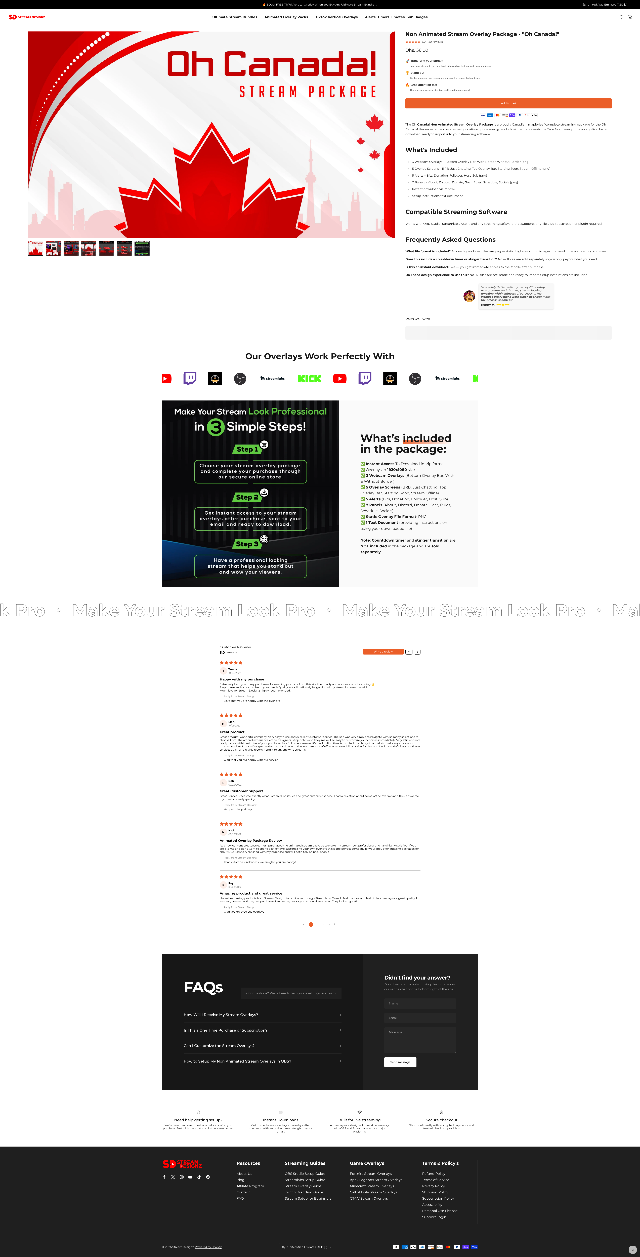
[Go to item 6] (124, 248)
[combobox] (607, 4)
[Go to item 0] (35, 248)
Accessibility (432, 1205)
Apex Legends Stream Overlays (376, 1180)
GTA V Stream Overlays (369, 1198)
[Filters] (408, 652)
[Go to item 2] (53, 248)
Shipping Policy (435, 1192)
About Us (244, 1174)
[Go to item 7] (142, 248)
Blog (240, 1180)
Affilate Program (250, 1186)
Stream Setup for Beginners (308, 1198)
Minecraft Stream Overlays (372, 1186)
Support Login (434, 1217)
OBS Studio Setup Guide (305, 1174)
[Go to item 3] (71, 248)
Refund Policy (433, 1174)
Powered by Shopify (208, 1247)
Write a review (383, 651)
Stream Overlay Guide (303, 1186)
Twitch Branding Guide (304, 1192)
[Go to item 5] (106, 248)
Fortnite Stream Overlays (371, 1174)
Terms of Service (435, 1180)
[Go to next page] (335, 924)
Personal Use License (440, 1211)
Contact (243, 1192)
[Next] (386, 142)
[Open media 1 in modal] (211, 134)
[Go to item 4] (88, 248)
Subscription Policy (438, 1198)
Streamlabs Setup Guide (305, 1180)
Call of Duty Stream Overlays (373, 1192)
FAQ (240, 1198)
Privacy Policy (433, 1186)
